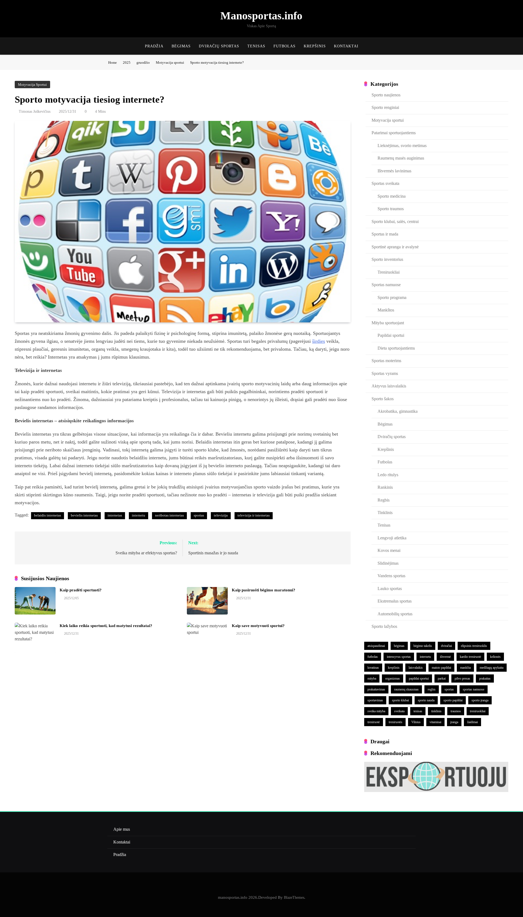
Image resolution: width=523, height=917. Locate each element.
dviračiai (446, 646)
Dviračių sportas (219, 46)
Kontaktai (346, 46)
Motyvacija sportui (32, 84)
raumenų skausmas (406, 689)
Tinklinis (385, 512)
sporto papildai (453, 700)
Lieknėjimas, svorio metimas (402, 145)
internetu (138, 515)
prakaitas (485, 678)
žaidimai (472, 722)
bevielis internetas (84, 515)
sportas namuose (473, 689)
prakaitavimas (376, 689)
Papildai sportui (391, 335)
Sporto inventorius (387, 259)
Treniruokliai (389, 272)
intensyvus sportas (399, 657)
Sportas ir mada (385, 234)
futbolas (372, 657)
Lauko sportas (390, 588)
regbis (432, 689)
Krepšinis (315, 46)
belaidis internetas (47, 515)
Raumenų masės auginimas (401, 158)
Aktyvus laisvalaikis (389, 386)
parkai (442, 678)
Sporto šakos (383, 398)
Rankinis (385, 487)
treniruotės (395, 722)
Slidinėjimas (388, 563)
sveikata (399, 711)
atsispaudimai (376, 646)
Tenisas (256, 46)
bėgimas (399, 646)
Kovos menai (389, 550)
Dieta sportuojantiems (396, 348)
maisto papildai (441, 668)
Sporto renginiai (385, 107)
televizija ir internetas (254, 515)
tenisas (417, 711)
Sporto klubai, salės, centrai (395, 221)
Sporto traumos (391, 208)
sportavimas (375, 700)
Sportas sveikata (385, 183)
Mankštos (386, 310)
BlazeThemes (294, 897)
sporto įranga (480, 700)
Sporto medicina (392, 196)
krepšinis (394, 668)
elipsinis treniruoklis (474, 646)
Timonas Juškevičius (34, 111)
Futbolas (284, 46)
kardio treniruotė (470, 657)
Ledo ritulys (388, 474)
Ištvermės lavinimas (394, 171)
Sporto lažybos (384, 626)
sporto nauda (426, 700)
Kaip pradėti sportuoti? (81, 590)
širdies (318, 341)
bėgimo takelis (422, 646)
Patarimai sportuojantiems (394, 132)
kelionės (495, 657)
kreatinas (373, 668)
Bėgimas (181, 46)
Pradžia (154, 46)
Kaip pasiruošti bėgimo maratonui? (263, 590)
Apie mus (121, 829)
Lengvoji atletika (392, 538)
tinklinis (436, 711)
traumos (456, 711)
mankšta (465, 668)
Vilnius (416, 722)
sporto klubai (400, 700)
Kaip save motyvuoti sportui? (258, 625)
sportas (199, 515)
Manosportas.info (261, 16)
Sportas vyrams (385, 373)
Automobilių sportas (395, 614)
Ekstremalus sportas (395, 601)
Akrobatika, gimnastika (398, 411)
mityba (371, 678)
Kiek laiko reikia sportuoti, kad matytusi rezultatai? (106, 625)
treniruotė (373, 722)
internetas (115, 515)
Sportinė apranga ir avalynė (395, 246)
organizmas (392, 678)
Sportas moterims (386, 360)
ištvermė (445, 657)
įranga (454, 722)
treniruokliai (477, 711)
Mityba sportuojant (388, 322)
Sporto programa (392, 297)
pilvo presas (462, 678)
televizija (221, 515)
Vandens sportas (391, 575)
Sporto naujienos (386, 95)
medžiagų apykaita (491, 668)
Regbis (384, 500)
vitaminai (435, 722)
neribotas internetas (169, 515)
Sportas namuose (386, 284)
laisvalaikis (416, 668)
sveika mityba (376, 711)
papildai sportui (419, 678)
